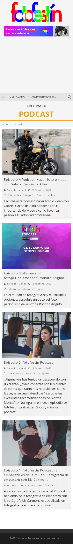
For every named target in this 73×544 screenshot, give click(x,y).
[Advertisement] (36, 66)
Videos (52, 195)
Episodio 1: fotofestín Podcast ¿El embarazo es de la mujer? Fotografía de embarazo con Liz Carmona (36, 475)
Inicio (5, 124)
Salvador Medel (16, 190)
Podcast (42, 195)
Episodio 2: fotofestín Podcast (28, 362)
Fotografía (13, 288)
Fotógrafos (28, 195)
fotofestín (13, 485)
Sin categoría (41, 373)
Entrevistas (14, 195)
